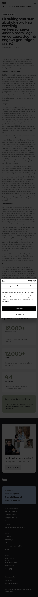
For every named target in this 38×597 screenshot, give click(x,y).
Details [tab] (19, 286)
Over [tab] (31, 286)
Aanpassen (18, 314)
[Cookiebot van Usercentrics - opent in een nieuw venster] (28, 281)
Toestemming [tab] (7, 286)
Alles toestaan (19, 308)
